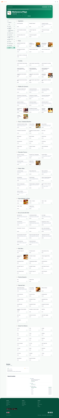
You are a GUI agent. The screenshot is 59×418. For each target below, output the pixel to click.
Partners (23, 405)
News (38, 403)
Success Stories (40, 404)
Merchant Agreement (50, 415)
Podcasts (39, 406)
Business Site (8, 404)
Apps (7, 405)
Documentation (24, 404)
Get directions (33, 381)
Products (7, 403)
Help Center (23, 403)
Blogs (38, 405)
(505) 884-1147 (33, 384)
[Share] (49, 7)
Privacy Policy (39, 415)
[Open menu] (57, 1)
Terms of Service (44, 415)
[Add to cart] (26, 26)
